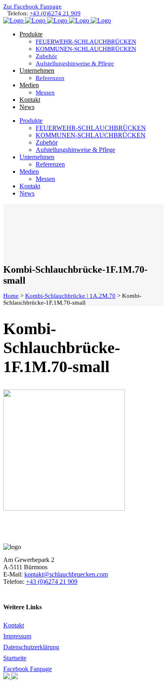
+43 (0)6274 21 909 (55, 13)
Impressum (17, 636)
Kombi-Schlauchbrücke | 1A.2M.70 (70, 296)
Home (11, 296)
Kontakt (13, 625)
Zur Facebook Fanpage (32, 6)
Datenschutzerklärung (31, 647)
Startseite (14, 658)
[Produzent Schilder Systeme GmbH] (7, 676)
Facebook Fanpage (27, 668)
